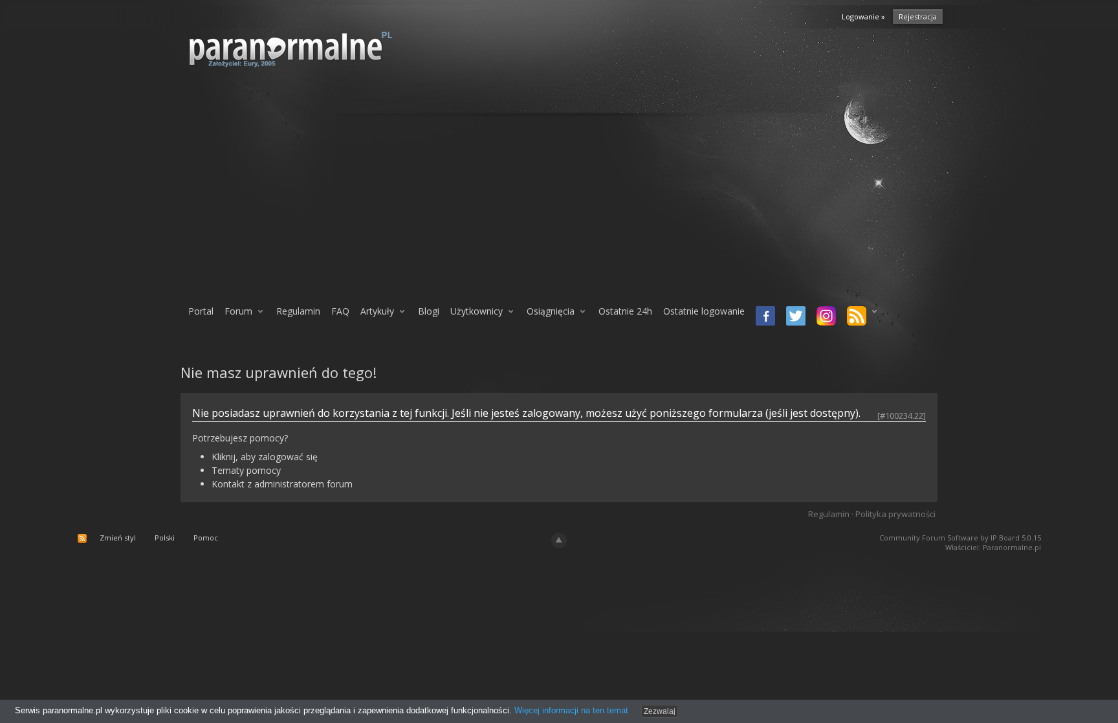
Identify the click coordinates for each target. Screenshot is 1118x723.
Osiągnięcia (551, 311)
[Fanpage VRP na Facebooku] (763, 317)
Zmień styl (118, 537)
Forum (238, 311)
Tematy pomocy (246, 470)
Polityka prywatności (895, 514)
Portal (201, 311)
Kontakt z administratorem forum (282, 484)
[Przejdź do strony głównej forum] (324, 49)
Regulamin (298, 311)
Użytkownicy (476, 311)
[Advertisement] (559, 192)
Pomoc (205, 537)
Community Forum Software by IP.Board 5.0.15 (960, 537)
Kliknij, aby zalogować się (265, 456)
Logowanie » (863, 16)
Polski (165, 537)
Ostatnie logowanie (704, 311)
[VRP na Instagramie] (824, 317)
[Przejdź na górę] (559, 540)
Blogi (428, 311)
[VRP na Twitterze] (793, 317)
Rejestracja (918, 16)
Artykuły (377, 311)
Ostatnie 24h (625, 311)
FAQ (340, 311)
